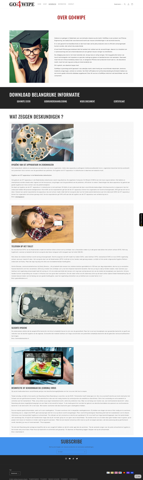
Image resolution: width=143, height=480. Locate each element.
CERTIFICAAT (119, 101)
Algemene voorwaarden (53, 479)
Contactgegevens (73, 479)
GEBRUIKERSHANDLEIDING (55, 101)
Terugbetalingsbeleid (34, 479)
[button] (125, 4)
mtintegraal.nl (19, 197)
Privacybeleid (43, 479)
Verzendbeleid (64, 479)
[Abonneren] (84, 452)
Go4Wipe (15, 479)
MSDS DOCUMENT (87, 101)
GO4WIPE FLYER (23, 101)
